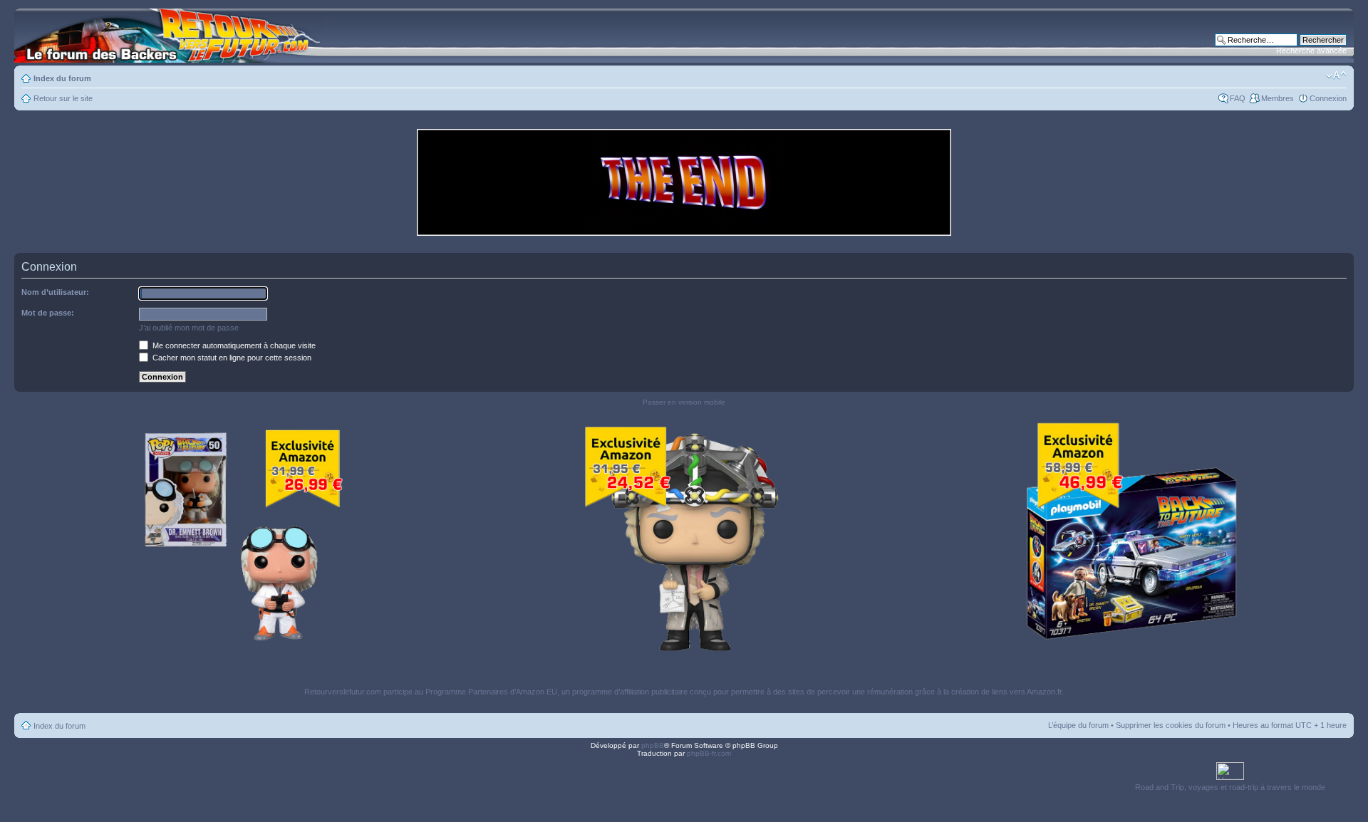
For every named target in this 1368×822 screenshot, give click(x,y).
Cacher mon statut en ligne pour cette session (230, 357)
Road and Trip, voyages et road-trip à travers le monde (1230, 787)
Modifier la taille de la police (1336, 75)
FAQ (1237, 98)
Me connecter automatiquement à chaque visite (233, 345)
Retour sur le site (63, 98)
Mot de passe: (47, 312)
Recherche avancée (1311, 50)
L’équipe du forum (1078, 725)
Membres (1277, 98)
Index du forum (62, 78)
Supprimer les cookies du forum (1171, 725)
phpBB (652, 745)
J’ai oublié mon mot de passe (189, 327)
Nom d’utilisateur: (55, 292)
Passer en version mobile (684, 402)
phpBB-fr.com (709, 753)
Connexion (1328, 98)
